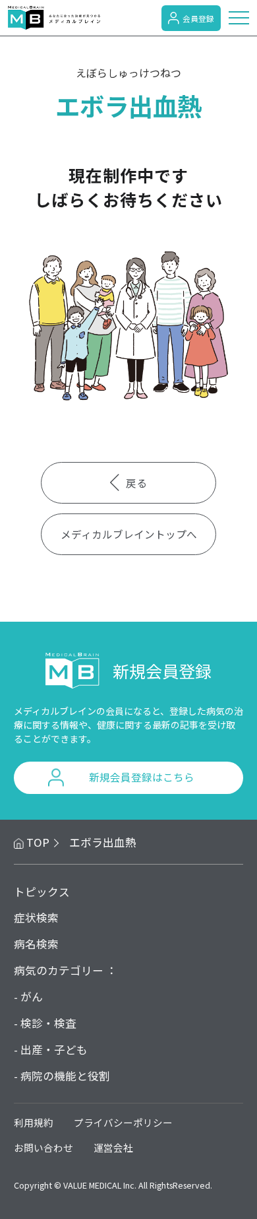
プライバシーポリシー (123, 1122)
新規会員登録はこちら (141, 777)
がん (31, 997)
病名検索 (36, 944)
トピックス (42, 892)
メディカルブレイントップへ (129, 534)
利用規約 (33, 1122)
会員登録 (198, 18)
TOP (37, 842)
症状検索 (36, 917)
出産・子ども (54, 1049)
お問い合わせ (43, 1147)
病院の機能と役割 (65, 1076)
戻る (136, 482)
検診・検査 (48, 1023)
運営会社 (113, 1147)
